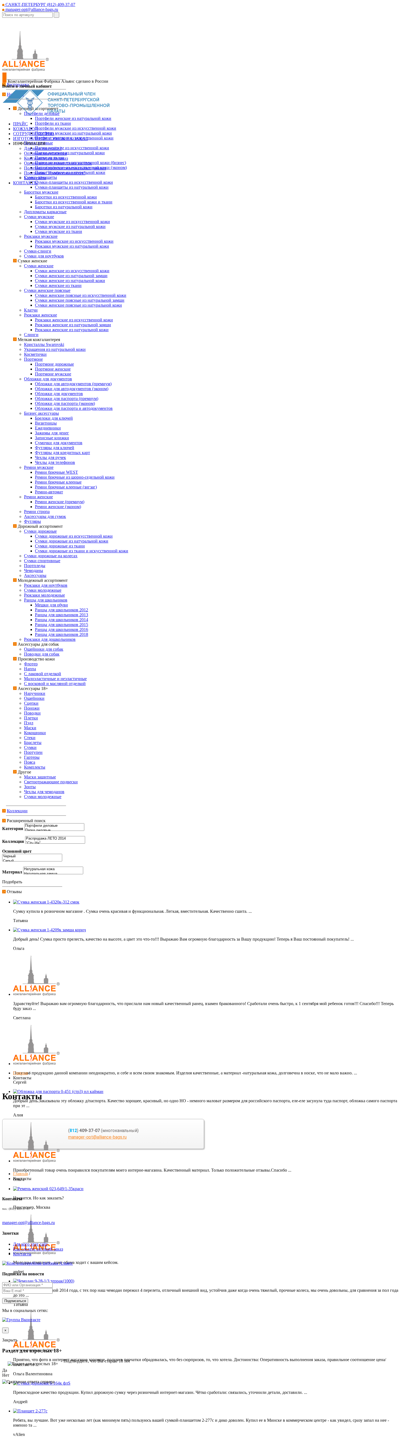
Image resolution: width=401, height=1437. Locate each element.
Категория (12, 828)
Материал (12, 872)
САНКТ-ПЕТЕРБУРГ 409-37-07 (39, 4)
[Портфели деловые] (54, 825)
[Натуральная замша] (53, 874)
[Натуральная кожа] (53, 869)
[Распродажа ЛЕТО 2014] (55, 838)
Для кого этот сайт (30, 1244)
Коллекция (13, 841)
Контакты (22, 1254)
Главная (20, 1073)
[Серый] (32, 861)
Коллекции (17, 810)
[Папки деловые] (54, 830)
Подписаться (15, 1301)
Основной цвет (17, 851)
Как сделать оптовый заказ (38, 1249)
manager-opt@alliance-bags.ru (31, 9)
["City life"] (55, 843)
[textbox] (27, 15)
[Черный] (32, 856)
